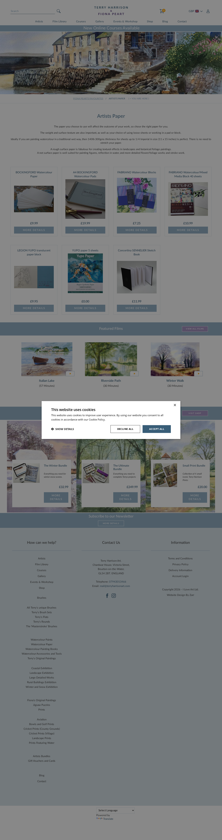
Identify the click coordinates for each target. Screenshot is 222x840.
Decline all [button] (125, 429)
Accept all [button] (156, 429)
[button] (62, 429)
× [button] (174, 405)
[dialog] (111, 420)
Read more (112, 419)
